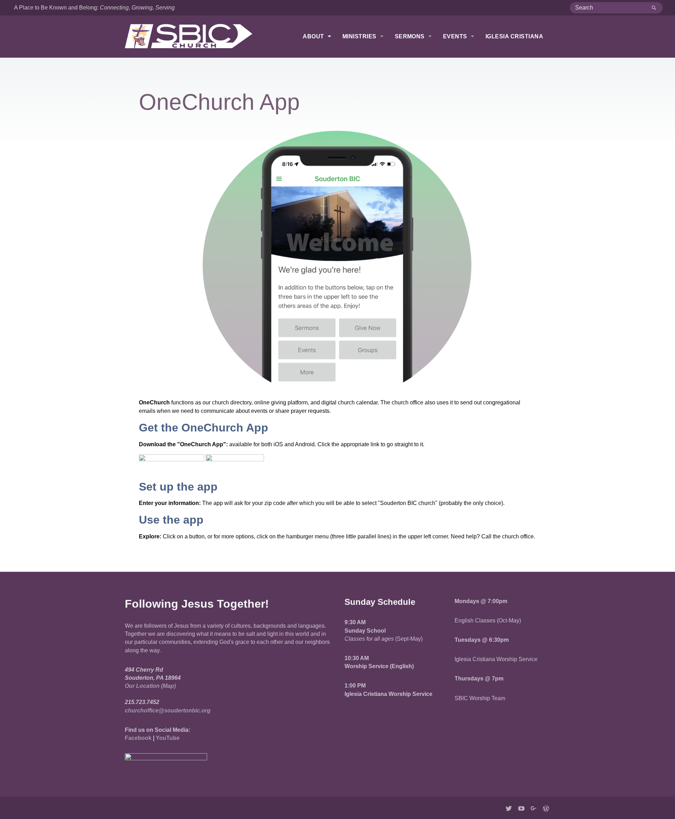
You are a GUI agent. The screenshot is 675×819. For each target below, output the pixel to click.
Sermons (410, 36)
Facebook (138, 738)
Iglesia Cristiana (514, 36)
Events (455, 36)
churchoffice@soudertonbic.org (168, 711)
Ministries (359, 36)
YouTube (168, 738)
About (313, 36)
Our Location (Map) (150, 686)
